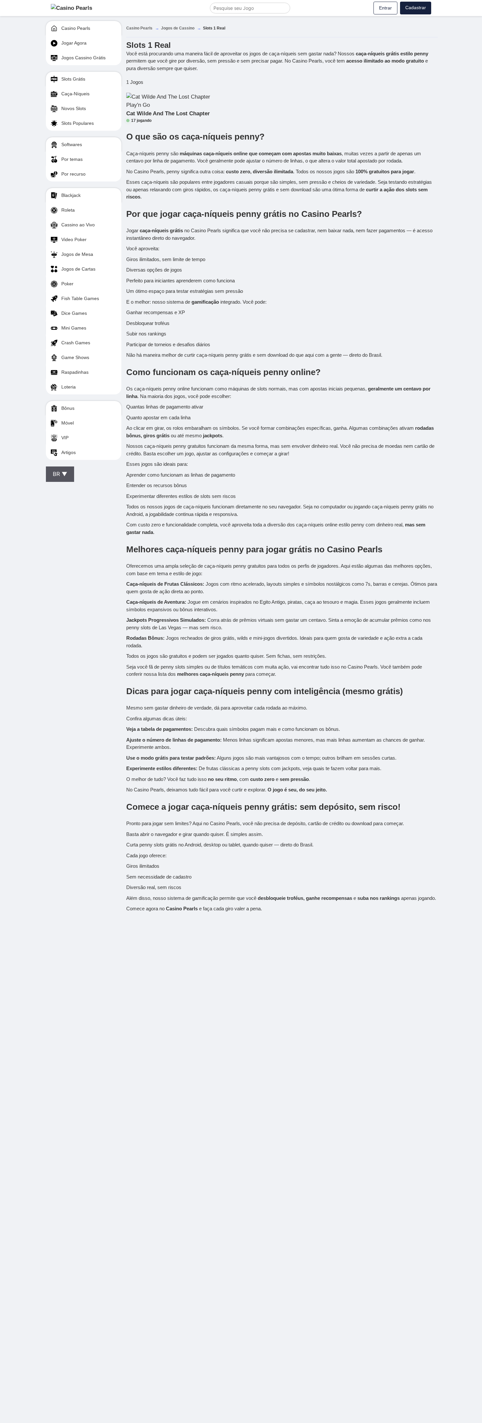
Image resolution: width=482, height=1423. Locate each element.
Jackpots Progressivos (152, 620)
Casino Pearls (139, 28)
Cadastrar (415, 7)
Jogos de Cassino (177, 28)
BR (60, 474)
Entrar (385, 7)
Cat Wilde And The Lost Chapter (168, 113)
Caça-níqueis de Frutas (152, 584)
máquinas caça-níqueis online (214, 153)
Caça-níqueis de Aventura (155, 602)
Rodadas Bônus (144, 638)
